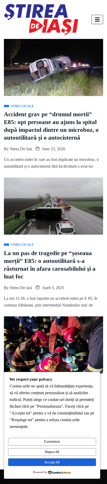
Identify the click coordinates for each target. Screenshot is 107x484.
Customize (52, 442)
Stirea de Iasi (21, 149)
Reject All (52, 452)
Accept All (52, 462)
